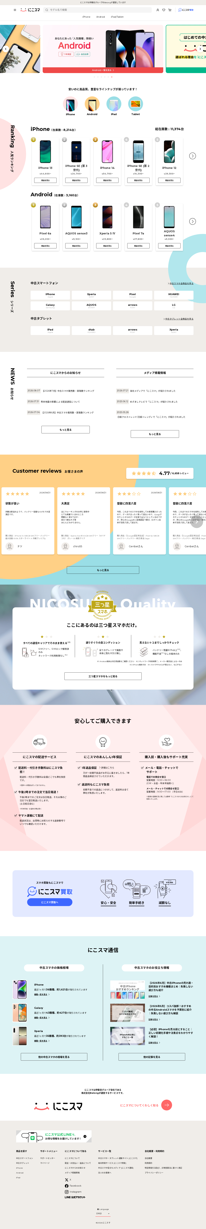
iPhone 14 (107, 168)
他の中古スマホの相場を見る (54, 1057)
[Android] (92, 103)
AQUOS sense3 (76, 233)
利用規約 (148, 1163)
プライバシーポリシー (154, 1173)
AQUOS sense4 (169, 233)
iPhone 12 (169, 168)
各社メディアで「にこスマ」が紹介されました (153, 391)
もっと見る (66, 429)
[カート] (169, 10)
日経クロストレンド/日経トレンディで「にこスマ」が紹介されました (151, 417)
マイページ (45, 1163)
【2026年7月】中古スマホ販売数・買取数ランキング (68, 391)
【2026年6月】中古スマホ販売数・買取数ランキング (67, 412)
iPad (18, 1177)
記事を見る (153, 996)
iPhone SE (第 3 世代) (76, 168)
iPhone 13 (45, 168)
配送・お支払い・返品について (78, 1163)
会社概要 (148, 1158)
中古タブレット (22, 1163)
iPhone (19, 1168)
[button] (192, 156)
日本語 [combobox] (99, 1213)
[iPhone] (70, 103)
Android (20, 1173)
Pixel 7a (138, 233)
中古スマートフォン (24, 1158)
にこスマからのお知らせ (75, 1168)
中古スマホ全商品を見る (181, 283)
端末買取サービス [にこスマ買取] (112, 1163)
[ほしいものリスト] (163, 10)
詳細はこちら (107, 767)
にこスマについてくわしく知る (139, 1105)
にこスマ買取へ (49, 902)
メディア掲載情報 (72, 1173)
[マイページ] (157, 10)
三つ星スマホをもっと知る (103, 676)
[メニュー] (15, 10)
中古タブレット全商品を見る (179, 319)
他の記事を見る (151, 1057)
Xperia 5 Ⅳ (107, 233)
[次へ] (196, 521)
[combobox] (100, 9)
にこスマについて (72, 1158)
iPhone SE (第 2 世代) (138, 168)
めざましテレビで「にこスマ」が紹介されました (154, 401)
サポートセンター (47, 1158)
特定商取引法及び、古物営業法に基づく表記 (163, 1168)
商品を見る (45, 180)
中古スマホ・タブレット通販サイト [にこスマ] (117, 1158)
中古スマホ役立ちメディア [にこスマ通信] (115, 1168)
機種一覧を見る (40, 994)
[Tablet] (135, 103)
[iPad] (113, 103)
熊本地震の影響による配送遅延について (60, 401)
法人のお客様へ (104, 1173)
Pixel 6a (45, 233)
